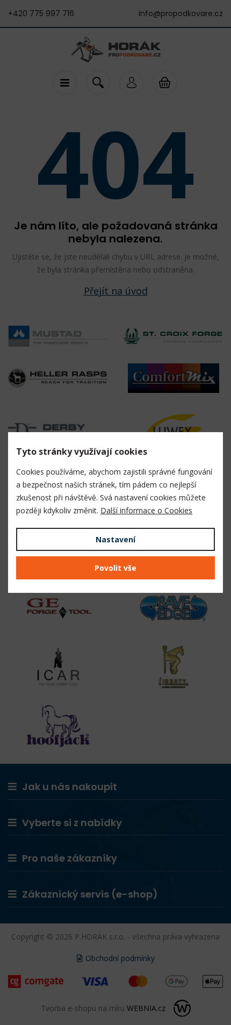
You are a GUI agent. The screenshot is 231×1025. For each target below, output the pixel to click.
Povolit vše (115, 568)
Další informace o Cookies (146, 510)
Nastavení (115, 539)
